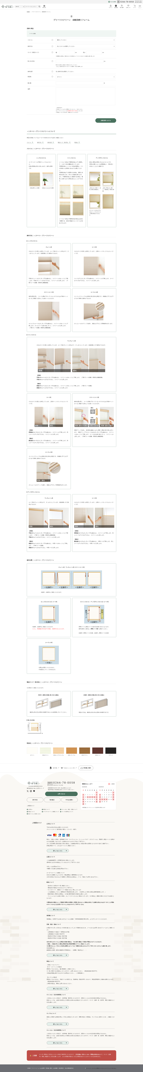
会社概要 (55, 1068)
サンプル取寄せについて (67, 811)
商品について (31, 811)
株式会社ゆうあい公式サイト (34, 788)
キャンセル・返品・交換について (69, 809)
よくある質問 (41, 1068)
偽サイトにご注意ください (34, 813)
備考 (29, 89)
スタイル (30, 40)
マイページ (34, 1068)
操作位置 (30, 71)
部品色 (29, 76)
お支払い (30, 809)
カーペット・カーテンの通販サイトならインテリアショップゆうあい (101, 1068)
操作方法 (30, 46)
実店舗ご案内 (87, 768)
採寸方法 (35, 799)
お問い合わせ (61, 793)
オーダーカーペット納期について (51, 811)
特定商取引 (61, 1068)
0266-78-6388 (59, 785)
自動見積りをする (106, 120)
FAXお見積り (69, 799)
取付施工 (52, 799)
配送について (46, 809)
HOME (28, 11)
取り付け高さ (31, 61)
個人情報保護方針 (69, 1068)
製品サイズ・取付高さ (63, 142)
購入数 (29, 83)
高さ (84, 52)
